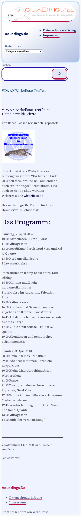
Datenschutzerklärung (59, 30)
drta (41, 123)
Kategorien (13, 46)
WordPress (40, 512)
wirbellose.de (33, 196)
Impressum (51, 35)
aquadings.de (16, 34)
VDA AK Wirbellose (17, 109)
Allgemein (46, 445)
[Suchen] (59, 74)
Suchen (6, 65)
